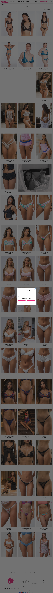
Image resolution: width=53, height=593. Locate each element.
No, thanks (26, 302)
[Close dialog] (35, 289)
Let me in (26, 300)
